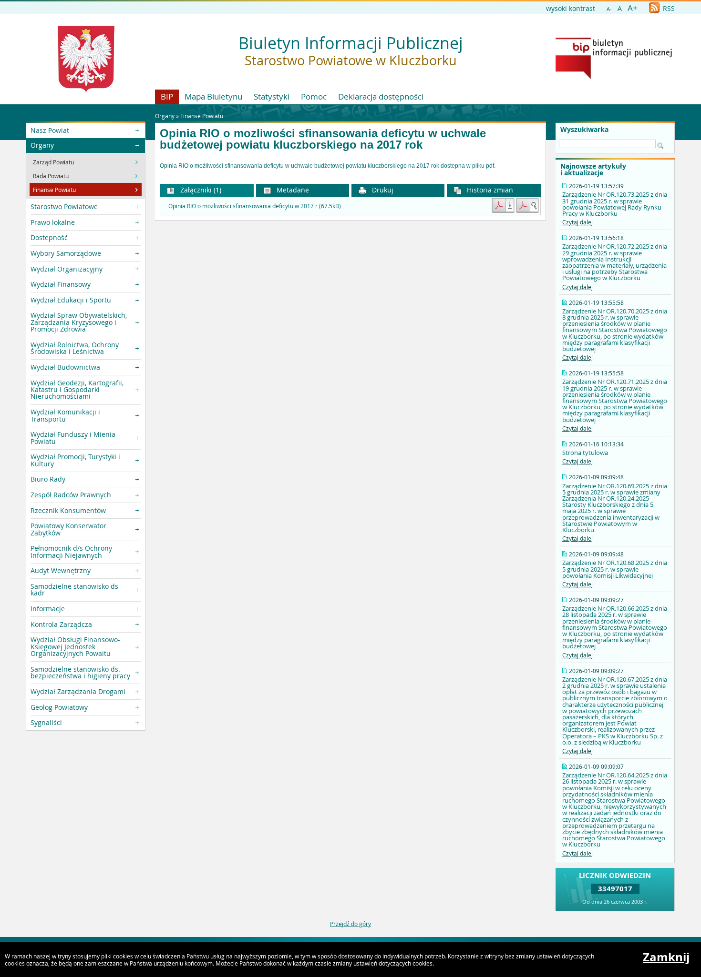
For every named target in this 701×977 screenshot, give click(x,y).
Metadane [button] (292, 189)
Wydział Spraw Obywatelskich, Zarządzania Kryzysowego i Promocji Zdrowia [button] (79, 322)
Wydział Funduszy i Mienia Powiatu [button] (73, 437)
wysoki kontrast (570, 8)
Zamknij (666, 957)
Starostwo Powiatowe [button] (64, 206)
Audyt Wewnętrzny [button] (61, 570)
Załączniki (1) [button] (199, 189)
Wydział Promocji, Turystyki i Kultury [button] (75, 460)
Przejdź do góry (350, 923)
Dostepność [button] (49, 237)
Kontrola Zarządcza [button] (61, 624)
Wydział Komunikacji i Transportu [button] (65, 415)
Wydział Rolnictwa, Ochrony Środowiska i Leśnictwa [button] (75, 348)
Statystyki (271, 96)
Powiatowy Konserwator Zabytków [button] (68, 529)
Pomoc (314, 96)
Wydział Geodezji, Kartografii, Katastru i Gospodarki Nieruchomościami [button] (77, 389)
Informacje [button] (48, 608)
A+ (633, 7)
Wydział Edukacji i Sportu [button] (71, 299)
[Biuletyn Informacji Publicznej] (614, 77)
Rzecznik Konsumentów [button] (68, 510)
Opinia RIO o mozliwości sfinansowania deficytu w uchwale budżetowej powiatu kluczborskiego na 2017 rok (323, 139)
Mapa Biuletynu (213, 96)
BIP (167, 96)
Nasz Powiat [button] (50, 130)
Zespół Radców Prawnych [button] (71, 494)
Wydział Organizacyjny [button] (67, 268)
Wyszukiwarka (584, 129)
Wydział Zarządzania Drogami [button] (78, 691)
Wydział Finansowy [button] (61, 284)
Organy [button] (42, 145)
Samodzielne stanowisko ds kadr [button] (74, 589)
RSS (668, 8)
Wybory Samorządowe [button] (66, 253)
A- (609, 8)
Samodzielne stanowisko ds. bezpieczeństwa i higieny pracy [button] (80, 672)
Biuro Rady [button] (48, 478)
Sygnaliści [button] (46, 722)
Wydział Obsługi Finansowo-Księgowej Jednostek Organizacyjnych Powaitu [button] (75, 646)
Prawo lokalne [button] (53, 222)
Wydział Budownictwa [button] (65, 367)
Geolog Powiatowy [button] (59, 707)
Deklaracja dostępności (380, 96)
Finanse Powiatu (201, 116)
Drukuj (381, 189)
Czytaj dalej (577, 222)
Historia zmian (489, 189)
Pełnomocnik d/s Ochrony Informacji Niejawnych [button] (71, 551)
